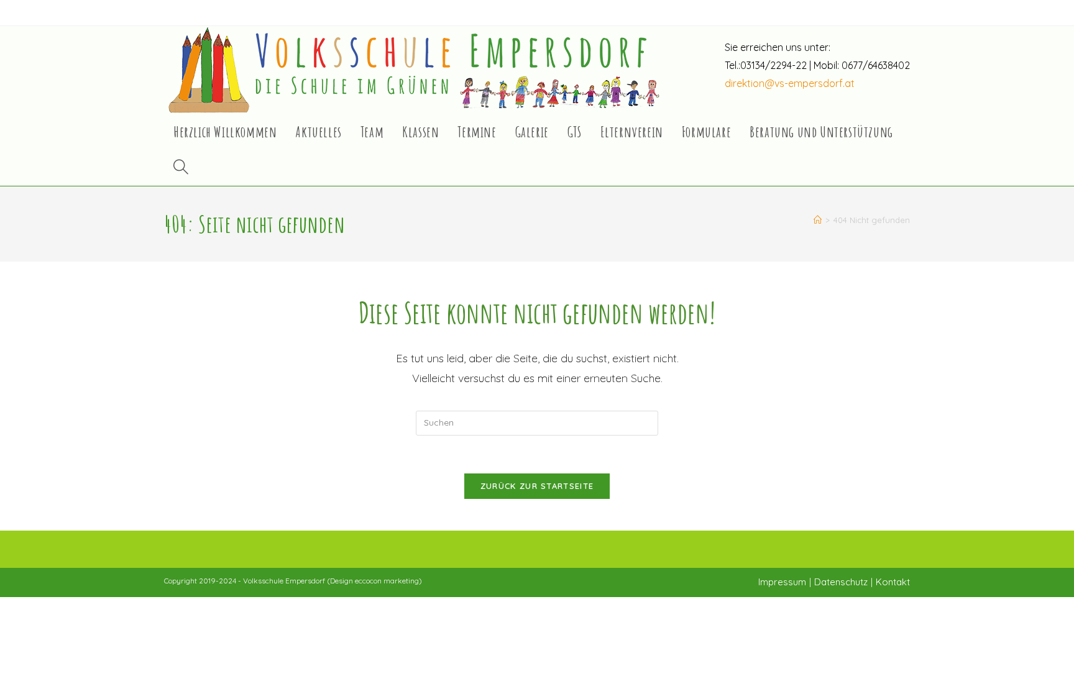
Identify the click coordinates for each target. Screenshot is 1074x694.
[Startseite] (818, 220)
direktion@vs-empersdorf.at (790, 83)
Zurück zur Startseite (537, 486)
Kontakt (893, 582)
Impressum (782, 582)
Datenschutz (841, 582)
